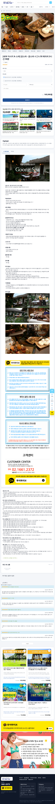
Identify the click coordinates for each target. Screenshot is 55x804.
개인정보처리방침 (33, 777)
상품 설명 (6, 151)
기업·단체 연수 (26, 777)
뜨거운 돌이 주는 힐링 (12, 621)
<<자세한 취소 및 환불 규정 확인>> (10, 558)
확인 (29, 790)
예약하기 (27, 100)
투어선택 (4, 74)
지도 (13, 151)
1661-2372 (5, 784)
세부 (27, 6)
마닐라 (6, 6)
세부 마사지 (8, 10)
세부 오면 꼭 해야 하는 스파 (13, 632)
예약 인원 (4, 68)
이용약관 (43, 777)
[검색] (50, 2)
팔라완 (23, 6)
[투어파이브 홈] (8, 2)
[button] (16, 111)
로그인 (53, 6)
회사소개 (21, 777)
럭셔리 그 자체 (11, 598)
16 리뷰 (51, 64)
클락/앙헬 (17, 6)
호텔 (2, 6)
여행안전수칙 (30, 779)
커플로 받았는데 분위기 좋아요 (14, 609)
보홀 (31, 6)
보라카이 (11, 6)
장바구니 (41, 6)
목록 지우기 (50, 564)
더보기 (27, 643)
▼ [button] (4, 6)
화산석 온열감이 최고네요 (13, 586)
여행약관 (39, 777)
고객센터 (46, 6)
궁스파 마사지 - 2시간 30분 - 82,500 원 (13, 77)
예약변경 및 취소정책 (23, 779)
